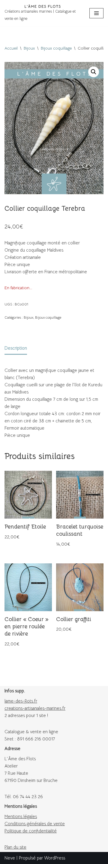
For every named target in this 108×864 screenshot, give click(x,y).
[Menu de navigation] (96, 13)
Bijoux (29, 48)
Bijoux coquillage (56, 48)
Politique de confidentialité (30, 831)
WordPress (54, 858)
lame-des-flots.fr (20, 701)
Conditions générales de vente (34, 823)
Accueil (11, 48)
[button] (93, 71)
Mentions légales (20, 816)
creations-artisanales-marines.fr (34, 708)
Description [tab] (15, 348)
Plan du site (15, 847)
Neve (9, 858)
